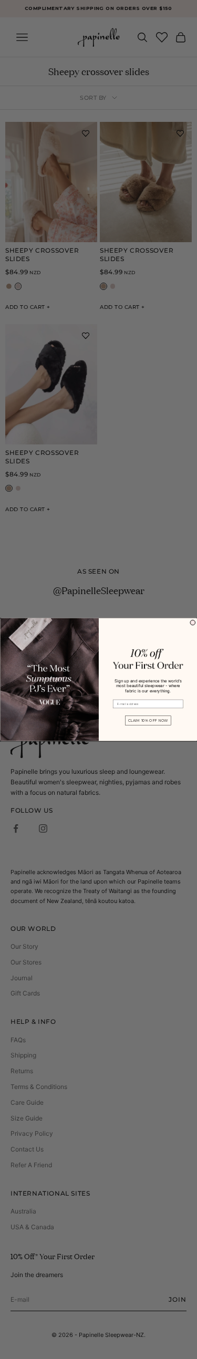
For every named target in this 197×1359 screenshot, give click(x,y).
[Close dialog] (192, 622)
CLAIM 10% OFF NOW (148, 720)
